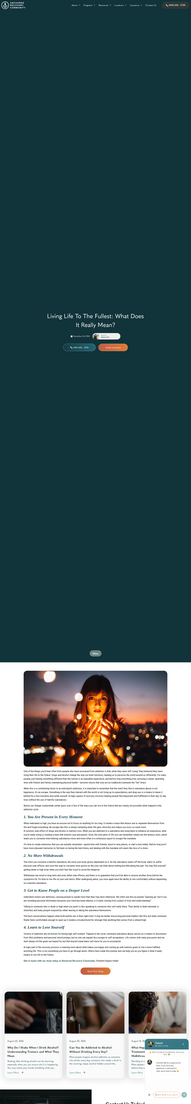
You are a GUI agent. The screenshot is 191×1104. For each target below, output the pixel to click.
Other (95, 653)
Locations (119, 5)
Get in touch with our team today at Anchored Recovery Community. (59, 960)
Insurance (134, 5)
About (74, 5)
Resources (103, 5)
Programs (88, 5)
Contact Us (150, 5)
